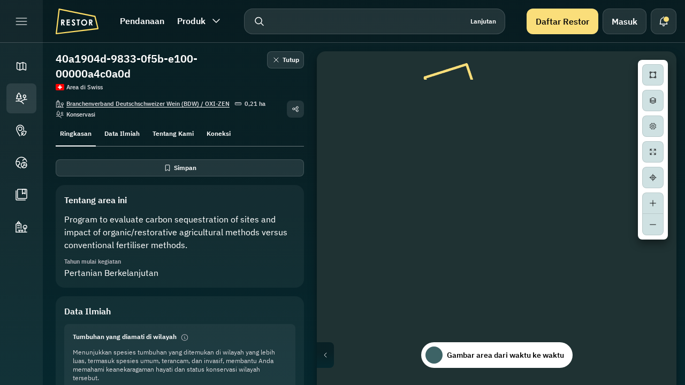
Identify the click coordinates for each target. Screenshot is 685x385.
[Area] (21, 98)
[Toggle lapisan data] (653, 100)
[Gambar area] (653, 75)
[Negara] (21, 163)
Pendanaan (142, 21)
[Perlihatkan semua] (653, 152)
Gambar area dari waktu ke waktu (505, 355)
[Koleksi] (21, 195)
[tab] (76, 133)
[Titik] (21, 130)
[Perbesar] (653, 203)
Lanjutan (483, 21)
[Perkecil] (653, 224)
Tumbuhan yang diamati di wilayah (125, 337)
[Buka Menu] (21, 21)
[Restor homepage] (77, 21)
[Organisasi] (21, 227)
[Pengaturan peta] (653, 126)
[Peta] (21, 66)
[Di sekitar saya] (653, 177)
